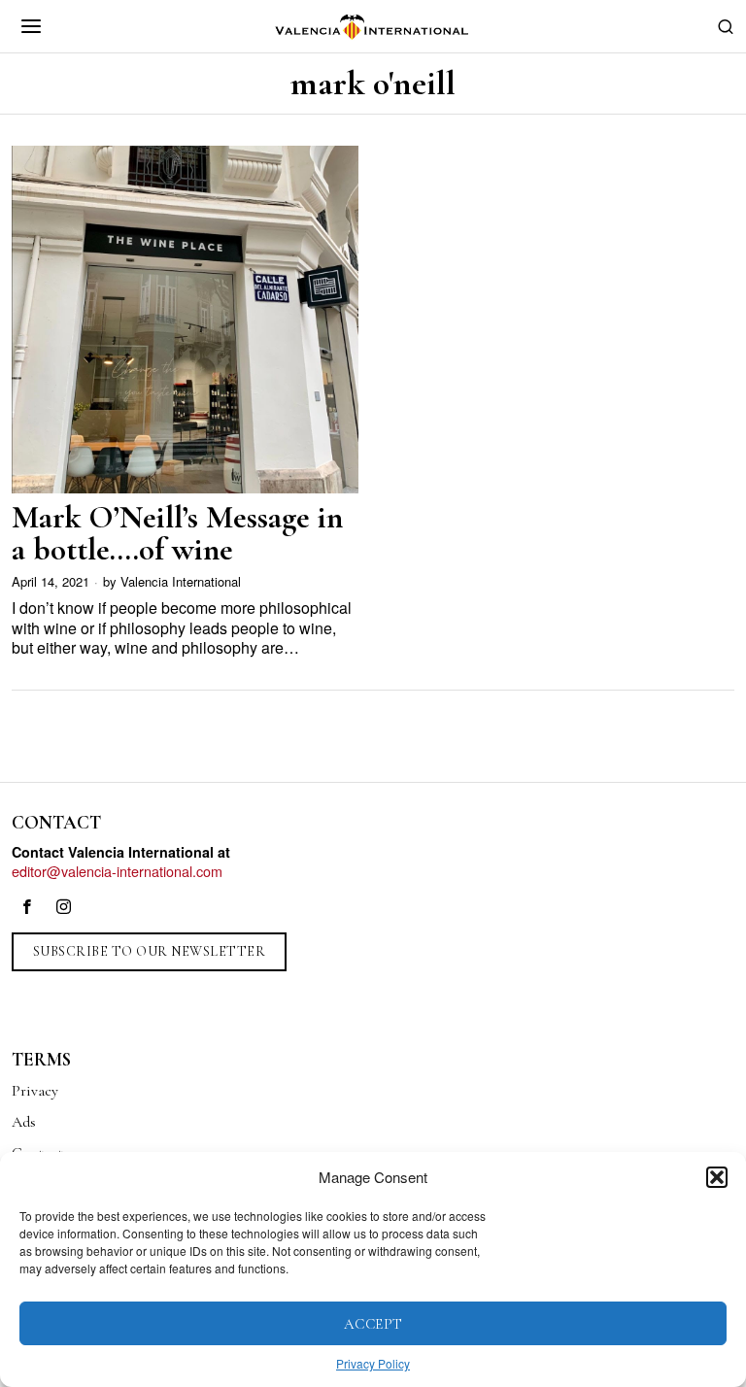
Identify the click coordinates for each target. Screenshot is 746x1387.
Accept (373, 1324)
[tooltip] (27, 907)
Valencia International (180, 581)
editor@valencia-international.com (117, 871)
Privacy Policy (373, 1363)
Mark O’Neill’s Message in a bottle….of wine (177, 533)
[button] (717, 1177)
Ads (24, 1122)
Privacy (35, 1090)
